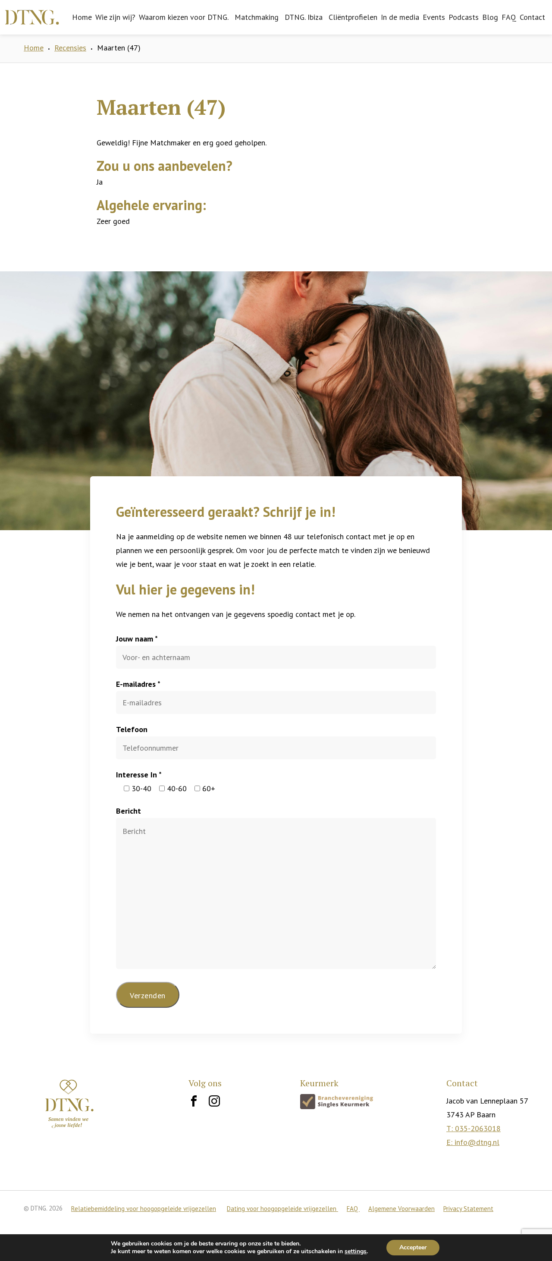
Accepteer (413, 1247)
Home (82, 17)
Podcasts (463, 17)
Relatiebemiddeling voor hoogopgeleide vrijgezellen (143, 1208)
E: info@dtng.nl (472, 1142)
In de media (400, 17)
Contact (532, 17)
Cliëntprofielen (353, 17)
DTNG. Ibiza (304, 17)
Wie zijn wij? (115, 17)
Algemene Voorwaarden (401, 1208)
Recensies (70, 48)
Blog (490, 17)
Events (434, 17)
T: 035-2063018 (473, 1128)
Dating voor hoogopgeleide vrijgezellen (282, 1208)
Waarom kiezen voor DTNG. (184, 17)
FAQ (509, 17)
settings (356, 1251)
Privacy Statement (468, 1208)
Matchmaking (257, 17)
